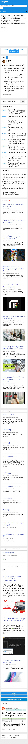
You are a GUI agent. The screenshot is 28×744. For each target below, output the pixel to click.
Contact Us (10, 735)
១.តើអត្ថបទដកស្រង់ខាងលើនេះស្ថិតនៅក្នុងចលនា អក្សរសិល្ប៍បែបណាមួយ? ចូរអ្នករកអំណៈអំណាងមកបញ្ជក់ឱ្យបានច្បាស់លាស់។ (13, 463)
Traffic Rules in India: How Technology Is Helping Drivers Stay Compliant (13, 269)
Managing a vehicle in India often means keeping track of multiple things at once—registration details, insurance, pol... (14, 324)
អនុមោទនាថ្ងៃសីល (8, 553)
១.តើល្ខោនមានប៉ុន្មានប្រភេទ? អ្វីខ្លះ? (11, 491)
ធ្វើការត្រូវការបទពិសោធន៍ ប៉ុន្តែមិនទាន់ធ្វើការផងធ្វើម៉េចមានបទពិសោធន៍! (13, 379)
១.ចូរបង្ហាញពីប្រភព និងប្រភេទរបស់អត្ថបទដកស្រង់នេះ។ (13, 449)
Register (14, 693)
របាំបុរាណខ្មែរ (7, 430)
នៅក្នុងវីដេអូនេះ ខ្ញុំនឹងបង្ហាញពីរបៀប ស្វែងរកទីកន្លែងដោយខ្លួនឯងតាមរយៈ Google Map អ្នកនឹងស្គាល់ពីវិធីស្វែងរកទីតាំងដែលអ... (13, 244)
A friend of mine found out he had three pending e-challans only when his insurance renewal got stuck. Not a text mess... (13, 212)
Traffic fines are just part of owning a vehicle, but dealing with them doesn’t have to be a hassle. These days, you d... (13, 293)
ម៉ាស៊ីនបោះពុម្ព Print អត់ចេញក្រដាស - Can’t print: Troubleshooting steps (12, 578)
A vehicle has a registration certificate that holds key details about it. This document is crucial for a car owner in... (13, 228)
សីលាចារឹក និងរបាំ (8, 415)
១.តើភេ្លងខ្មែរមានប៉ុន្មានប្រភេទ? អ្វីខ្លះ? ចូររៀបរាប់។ (13, 515)
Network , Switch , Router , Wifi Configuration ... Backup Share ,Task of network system (14, 668)
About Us (3, 735)
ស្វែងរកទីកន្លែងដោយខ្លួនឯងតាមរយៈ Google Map (11, 237)
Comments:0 (7, 94)
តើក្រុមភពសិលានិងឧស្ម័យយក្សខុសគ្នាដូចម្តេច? (14, 524)
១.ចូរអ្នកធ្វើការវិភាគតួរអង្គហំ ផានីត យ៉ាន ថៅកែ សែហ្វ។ (13, 479)
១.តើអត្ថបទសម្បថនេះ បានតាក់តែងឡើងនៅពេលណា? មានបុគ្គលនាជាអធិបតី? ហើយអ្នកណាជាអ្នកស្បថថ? (14, 421)
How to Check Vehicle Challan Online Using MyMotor (12, 286)
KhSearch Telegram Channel (14, 700)
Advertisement (5, 737)
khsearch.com (9, 710)
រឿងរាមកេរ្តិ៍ (6, 443)
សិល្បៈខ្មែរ (6, 510)
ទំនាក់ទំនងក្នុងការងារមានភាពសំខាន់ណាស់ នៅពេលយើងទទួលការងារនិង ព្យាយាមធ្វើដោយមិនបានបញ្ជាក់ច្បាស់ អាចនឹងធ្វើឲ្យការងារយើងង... (14, 355)
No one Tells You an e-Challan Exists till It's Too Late (14, 205)
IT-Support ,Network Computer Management (12, 661)
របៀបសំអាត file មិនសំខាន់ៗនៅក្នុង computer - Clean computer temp (14, 619)
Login (22, 102)
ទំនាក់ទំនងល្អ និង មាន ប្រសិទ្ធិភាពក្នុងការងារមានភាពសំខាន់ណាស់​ (13, 348)
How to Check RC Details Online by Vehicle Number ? (13, 221)
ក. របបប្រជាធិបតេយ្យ (8, 541)
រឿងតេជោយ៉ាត (7, 498)
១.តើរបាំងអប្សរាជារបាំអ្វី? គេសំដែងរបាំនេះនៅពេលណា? (13, 435)
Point (24, 710)
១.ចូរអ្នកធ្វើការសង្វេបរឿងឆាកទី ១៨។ (12, 503)
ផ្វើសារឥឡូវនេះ (14, 51)
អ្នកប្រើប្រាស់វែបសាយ (17, 710)
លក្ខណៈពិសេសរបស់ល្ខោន (11, 486)
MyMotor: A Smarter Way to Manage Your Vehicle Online (14, 317)
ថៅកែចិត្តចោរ (7, 473)
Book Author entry (13, 737)
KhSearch (17, 735)
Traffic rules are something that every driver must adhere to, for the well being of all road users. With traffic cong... (13, 277)
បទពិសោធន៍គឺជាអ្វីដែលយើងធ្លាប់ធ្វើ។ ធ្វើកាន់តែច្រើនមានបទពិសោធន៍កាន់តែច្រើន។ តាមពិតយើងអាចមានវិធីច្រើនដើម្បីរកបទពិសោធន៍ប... (13, 387)
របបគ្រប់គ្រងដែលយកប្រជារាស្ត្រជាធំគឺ (13, 535)
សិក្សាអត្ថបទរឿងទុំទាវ (10, 456)
